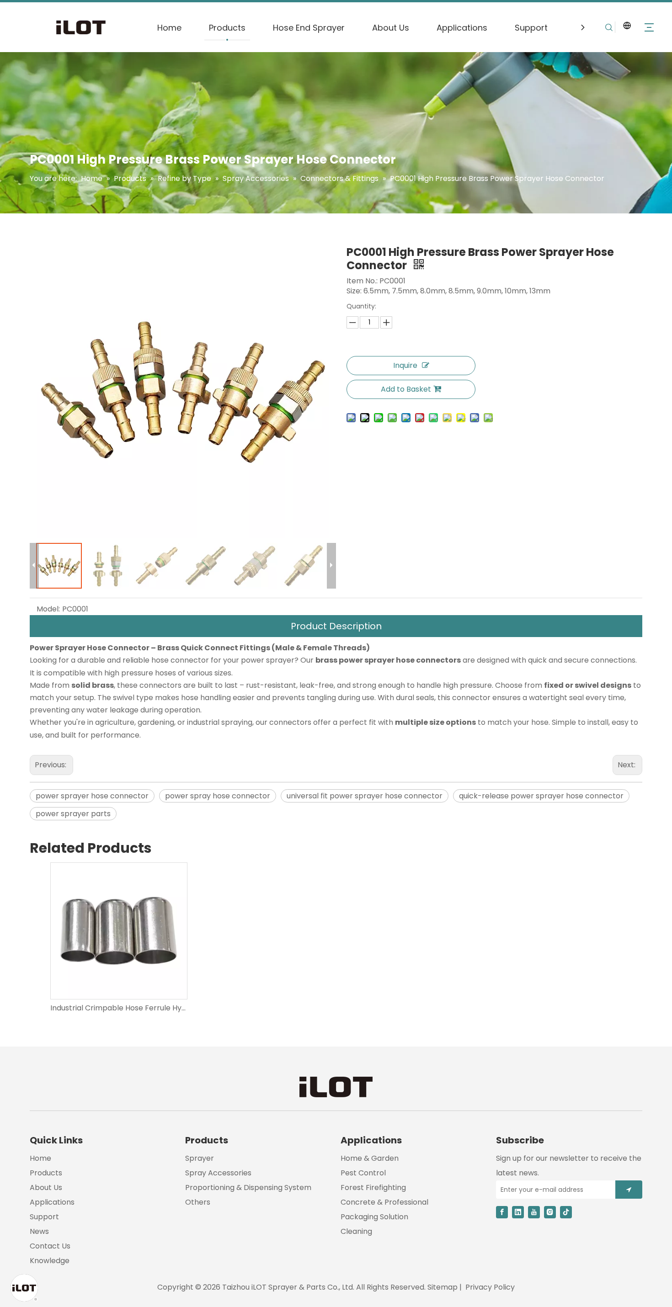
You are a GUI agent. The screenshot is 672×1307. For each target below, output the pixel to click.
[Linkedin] (518, 1212)
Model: (48, 609)
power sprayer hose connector (92, 796)
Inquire (405, 365)
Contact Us (50, 1246)
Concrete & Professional (384, 1202)
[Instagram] (550, 1212)
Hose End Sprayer (309, 27)
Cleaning (356, 1231)
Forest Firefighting (373, 1187)
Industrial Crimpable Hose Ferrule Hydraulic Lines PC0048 (118, 1008)
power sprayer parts (73, 813)
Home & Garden (370, 1158)
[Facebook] (502, 1212)
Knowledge (49, 1260)
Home (169, 27)
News (39, 1231)
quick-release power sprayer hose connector (541, 796)
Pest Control (363, 1173)
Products (227, 27)
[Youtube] (534, 1212)
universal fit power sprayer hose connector (365, 796)
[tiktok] (566, 1212)
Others (197, 1202)
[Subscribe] (628, 1189)
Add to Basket (406, 389)
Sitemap (442, 1287)
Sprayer (199, 1158)
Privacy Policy (490, 1287)
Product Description (336, 626)
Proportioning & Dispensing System (248, 1187)
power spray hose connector (217, 796)
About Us (390, 27)
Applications (462, 27)
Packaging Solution (374, 1216)
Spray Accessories (218, 1173)
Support (531, 27)
